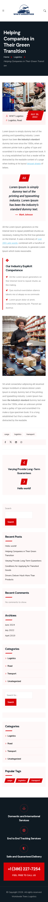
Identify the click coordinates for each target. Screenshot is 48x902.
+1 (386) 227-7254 (24, 869)
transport (30, 434)
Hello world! (10, 546)
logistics (17, 434)
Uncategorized (14, 681)
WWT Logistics (16, 116)
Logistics (12, 120)
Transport (11, 673)
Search (8, 508)
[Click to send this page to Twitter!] (10, 442)
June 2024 (10, 624)
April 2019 (10, 635)
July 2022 (9, 630)
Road (19, 120)
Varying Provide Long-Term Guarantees (23, 560)
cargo (6, 434)
